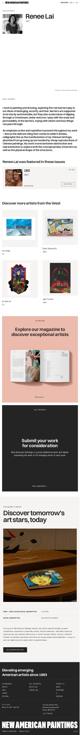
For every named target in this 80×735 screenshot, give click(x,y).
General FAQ (33, 690)
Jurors (4, 693)
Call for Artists (35, 683)
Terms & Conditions (9, 731)
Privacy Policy (24, 731)
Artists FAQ (33, 686)
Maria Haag (5, 251)
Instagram (60, 690)
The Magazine (7, 683)
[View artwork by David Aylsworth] (60, 227)
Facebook (59, 696)
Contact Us (60, 683)
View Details (68, 184)
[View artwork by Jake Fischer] (60, 278)
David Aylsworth (49, 249)
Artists (5, 686)
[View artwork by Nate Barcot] (19, 279)
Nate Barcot (5, 301)
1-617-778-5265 (47, 713)
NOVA (4, 690)
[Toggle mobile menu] (3, 3)
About (58, 686)
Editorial (5, 696)
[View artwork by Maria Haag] (19, 228)
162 (27, 170)
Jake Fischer (47, 299)
